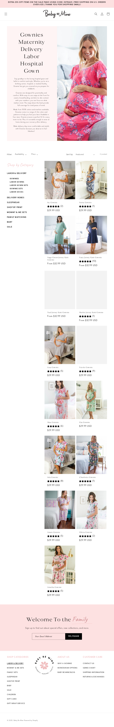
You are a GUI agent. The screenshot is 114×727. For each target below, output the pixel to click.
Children (11, 695)
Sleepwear (13, 203)
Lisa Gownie (53, 367)
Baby (9, 222)
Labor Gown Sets (19, 185)
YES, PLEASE (73, 636)
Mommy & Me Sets (17, 212)
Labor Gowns (17, 182)
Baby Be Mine (18, 720)
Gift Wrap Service (16, 704)
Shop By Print (15, 207)
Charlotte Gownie (87, 477)
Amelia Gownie (54, 587)
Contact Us (88, 664)
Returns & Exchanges (93, 677)
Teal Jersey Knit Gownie (58, 312)
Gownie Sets (16, 189)
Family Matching (16, 217)
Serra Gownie (85, 202)
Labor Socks (16, 192)
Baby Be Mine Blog (66, 672)
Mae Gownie (53, 422)
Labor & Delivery (17, 173)
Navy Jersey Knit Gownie (90, 257)
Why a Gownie (65, 664)
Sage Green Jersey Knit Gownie (57, 259)
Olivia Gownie (85, 532)
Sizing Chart (89, 668)
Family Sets (12, 672)
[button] (6, 14)
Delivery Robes (15, 198)
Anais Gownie (53, 532)
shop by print (13, 681)
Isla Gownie (52, 477)
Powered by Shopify (31, 720)
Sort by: (69, 154)
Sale (9, 227)
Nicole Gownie (86, 367)
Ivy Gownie (52, 202)
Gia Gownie (84, 422)
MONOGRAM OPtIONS (67, 668)
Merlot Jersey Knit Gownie (91, 312)
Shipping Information (93, 672)
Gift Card (11, 699)
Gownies (14, 179)
